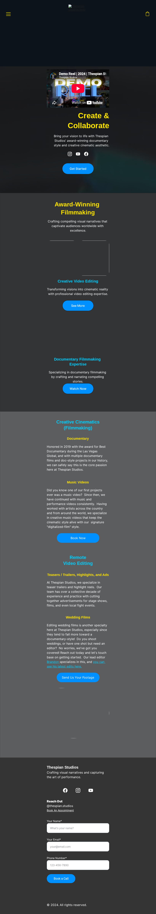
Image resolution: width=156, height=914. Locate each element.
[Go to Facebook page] (86, 154)
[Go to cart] (147, 14)
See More (78, 306)
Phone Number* (57, 858)
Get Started (78, 169)
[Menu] (8, 14)
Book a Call (61, 878)
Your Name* (54, 821)
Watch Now (78, 389)
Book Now (78, 538)
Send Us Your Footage (78, 677)
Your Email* (54, 839)
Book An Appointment (60, 810)
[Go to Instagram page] (72, 154)
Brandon (53, 662)
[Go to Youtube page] (80, 154)
